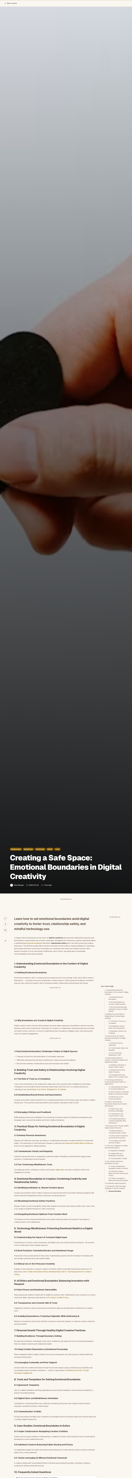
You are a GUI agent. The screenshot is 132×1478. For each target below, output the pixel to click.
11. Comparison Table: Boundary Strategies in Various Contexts (115, 1187)
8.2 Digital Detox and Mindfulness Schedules (116, 1155)
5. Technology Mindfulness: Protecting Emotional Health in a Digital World (115, 1082)
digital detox (60, 1170)
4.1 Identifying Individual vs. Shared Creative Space (117, 1066)
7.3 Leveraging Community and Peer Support (117, 1142)
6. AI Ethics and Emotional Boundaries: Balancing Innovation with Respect (116, 1104)
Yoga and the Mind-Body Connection (79, 1143)
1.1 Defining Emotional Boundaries (116, 998)
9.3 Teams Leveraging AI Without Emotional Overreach (118, 1179)
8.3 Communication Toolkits (118, 1158)
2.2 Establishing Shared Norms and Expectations (117, 1027)
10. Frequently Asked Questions (115, 1183)
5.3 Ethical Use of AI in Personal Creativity (116, 1098)
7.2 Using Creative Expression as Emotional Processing (118, 1137)
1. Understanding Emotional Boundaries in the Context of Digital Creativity (116, 992)
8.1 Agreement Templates (117, 1151)
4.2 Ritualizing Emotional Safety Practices (117, 1071)
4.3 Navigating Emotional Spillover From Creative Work (118, 1076)
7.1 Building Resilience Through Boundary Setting (117, 1132)
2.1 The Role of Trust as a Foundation (117, 1022)
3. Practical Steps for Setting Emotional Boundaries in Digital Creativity (115, 1038)
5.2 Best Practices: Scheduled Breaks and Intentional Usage (119, 1093)
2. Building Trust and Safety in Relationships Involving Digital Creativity (115, 1016)
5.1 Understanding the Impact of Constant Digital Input (118, 1088)
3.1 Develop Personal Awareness (116, 1044)
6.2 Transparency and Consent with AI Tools (116, 1115)
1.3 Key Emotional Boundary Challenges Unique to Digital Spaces (118, 1009)
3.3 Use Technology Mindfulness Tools (115, 1054)
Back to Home (12, 3)
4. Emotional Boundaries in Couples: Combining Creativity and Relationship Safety (116, 1060)
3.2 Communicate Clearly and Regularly (118, 1049)
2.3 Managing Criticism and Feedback (117, 1032)
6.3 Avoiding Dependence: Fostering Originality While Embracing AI (117, 1121)
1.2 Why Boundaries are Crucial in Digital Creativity (117, 1003)
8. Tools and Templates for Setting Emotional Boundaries (116, 1147)
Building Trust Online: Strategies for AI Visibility (48, 1089)
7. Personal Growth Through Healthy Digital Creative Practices (117, 1127)
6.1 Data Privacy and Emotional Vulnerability (116, 1110)
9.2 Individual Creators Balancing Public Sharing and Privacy (118, 1173)
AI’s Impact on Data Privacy (58, 1297)
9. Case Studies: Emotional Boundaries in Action (114, 1162)
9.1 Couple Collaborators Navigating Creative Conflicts (118, 1167)
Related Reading (115, 1191)
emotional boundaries (34, 943)
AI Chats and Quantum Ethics (37, 1272)
